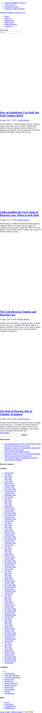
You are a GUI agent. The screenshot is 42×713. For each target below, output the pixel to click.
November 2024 (10, 515)
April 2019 (8, 649)
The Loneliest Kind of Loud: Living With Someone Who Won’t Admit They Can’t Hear (22, 445)
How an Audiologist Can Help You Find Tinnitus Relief (19, 114)
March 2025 (8, 507)
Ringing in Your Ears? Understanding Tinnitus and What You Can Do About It (22, 449)
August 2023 (9, 545)
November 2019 (10, 635)
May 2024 (8, 527)
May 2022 (8, 575)
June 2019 (8, 645)
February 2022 (9, 581)
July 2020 (7, 619)
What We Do (9, 22)
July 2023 (7, 547)
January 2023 (9, 559)
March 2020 (8, 627)
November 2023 (10, 539)
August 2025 (9, 497)
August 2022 (9, 569)
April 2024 (8, 529)
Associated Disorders (11, 675)
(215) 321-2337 (10, 5)
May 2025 (8, 503)
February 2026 (9, 485)
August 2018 (9, 663)
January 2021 (9, 607)
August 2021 (9, 593)
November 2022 (10, 563)
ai (5, 671)
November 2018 (10, 659)
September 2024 (10, 519)
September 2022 (10, 567)
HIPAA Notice (17, 712)
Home (6, 16)
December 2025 (10, 489)
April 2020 (8, 625)
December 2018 (10, 657)
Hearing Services (23, 120)
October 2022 (9, 565)
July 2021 (7, 595)
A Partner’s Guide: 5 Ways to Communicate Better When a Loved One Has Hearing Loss (22, 455)
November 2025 (10, 491)
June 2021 (8, 597)
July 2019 (7, 643)
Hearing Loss (9, 681)
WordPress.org (9, 708)
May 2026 (8, 479)
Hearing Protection (11, 683)
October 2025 (9, 493)
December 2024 (10, 513)
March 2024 (8, 531)
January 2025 (9, 511)
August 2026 (9, 473)
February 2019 (9, 653)
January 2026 (9, 487)
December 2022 (10, 561)
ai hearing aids (9, 673)
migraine (7, 691)
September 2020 (10, 615)
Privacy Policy (5, 712)
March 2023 (8, 555)
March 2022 (8, 579)
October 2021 (9, 589)
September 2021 (10, 591)
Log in (6, 702)
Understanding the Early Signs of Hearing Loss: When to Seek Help (19, 214)
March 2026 (8, 483)
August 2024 (9, 521)
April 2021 (8, 601)
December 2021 (10, 585)
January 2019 (9, 655)
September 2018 (10, 661)
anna (4, 120)
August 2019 (9, 641)
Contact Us (8, 26)
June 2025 (8, 501)
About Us (7, 18)
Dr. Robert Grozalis (11, 7)
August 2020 (9, 617)
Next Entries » (5, 433)
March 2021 (8, 603)
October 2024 (9, 517)
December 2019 (10, 633)
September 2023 (10, 543)
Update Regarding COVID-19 (15, 3)
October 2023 (9, 541)
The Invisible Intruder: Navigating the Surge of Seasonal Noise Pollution (21, 459)
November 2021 (10, 587)
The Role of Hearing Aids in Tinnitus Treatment (16, 413)
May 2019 (8, 647)
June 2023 (8, 549)
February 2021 (9, 605)
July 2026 (7, 475)
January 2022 (9, 583)
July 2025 (7, 499)
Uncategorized (9, 693)
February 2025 (9, 509)
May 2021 (8, 599)
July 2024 (7, 523)
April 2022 (8, 577)
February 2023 (9, 557)
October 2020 (9, 613)
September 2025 (10, 495)
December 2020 (10, 609)
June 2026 (8, 477)
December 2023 (10, 537)
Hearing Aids (9, 20)
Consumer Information (12, 677)
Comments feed (10, 706)
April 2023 (8, 553)
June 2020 (8, 621)
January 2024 (9, 535)
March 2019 (8, 651)
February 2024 (9, 533)
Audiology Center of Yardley (14, 9)
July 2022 (7, 571)
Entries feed (8, 704)
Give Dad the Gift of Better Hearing (17, 452)
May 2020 (8, 623)
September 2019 (10, 639)
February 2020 (9, 629)
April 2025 (8, 505)
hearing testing (9, 689)
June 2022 (8, 573)
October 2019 (9, 637)
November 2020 (10, 611)
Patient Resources (10, 24)
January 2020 (9, 631)
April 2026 (8, 481)
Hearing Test (9, 687)
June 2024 (8, 525)
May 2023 (8, 551)
